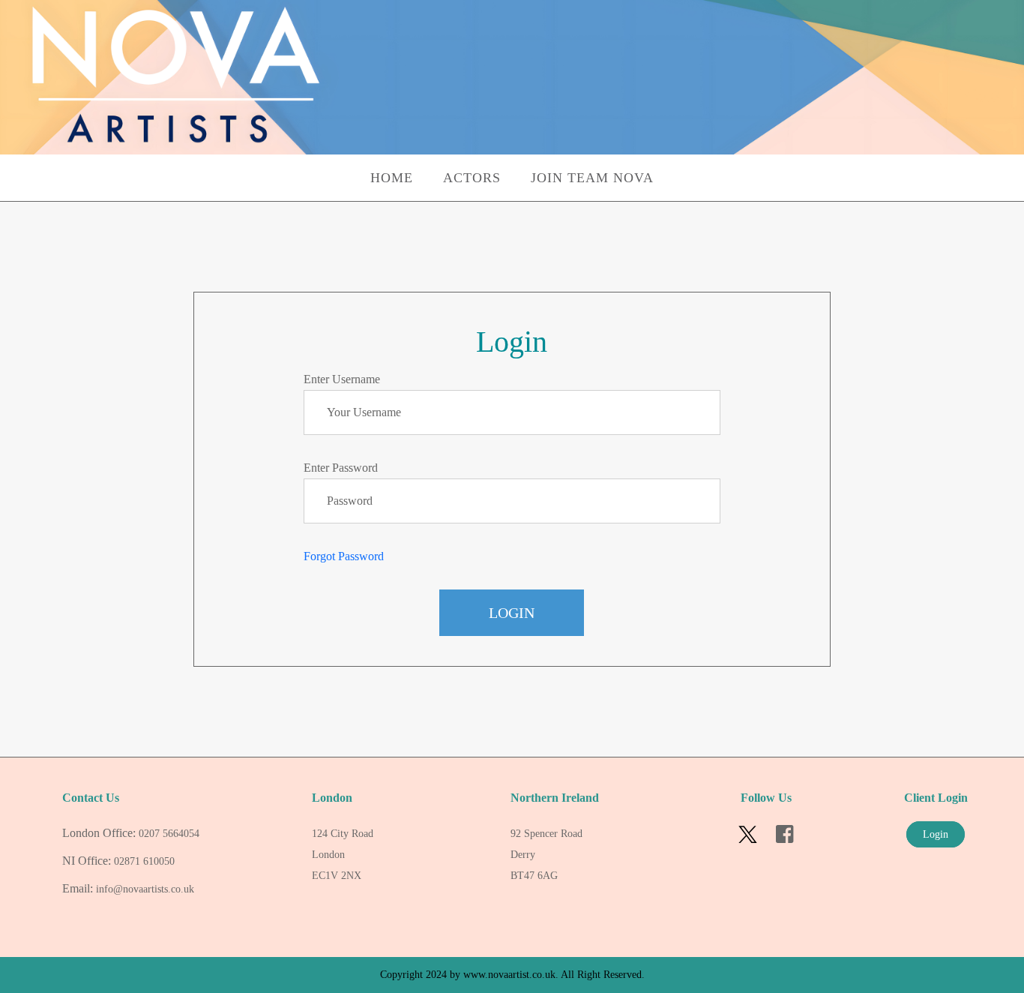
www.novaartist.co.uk (509, 974)
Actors (472, 177)
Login (511, 612)
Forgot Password (344, 556)
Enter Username (342, 379)
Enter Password (341, 467)
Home (391, 177)
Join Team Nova (592, 177)
